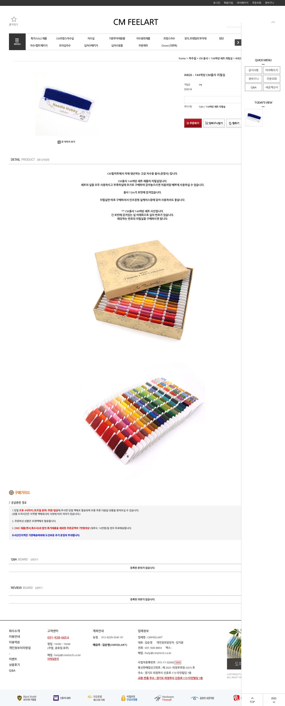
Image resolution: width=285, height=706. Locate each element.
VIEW (177, 662)
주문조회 (272, 79)
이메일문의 (53, 659)
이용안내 (14, 637)
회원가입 (228, 3)
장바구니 (253, 79)
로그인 (216, 3)
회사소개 (14, 631)
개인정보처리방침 (20, 648)
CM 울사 (203, 58)
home (182, 58)
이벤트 (13, 659)
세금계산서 (271, 87)
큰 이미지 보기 (68, 141)
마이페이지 (271, 70)
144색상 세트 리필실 (221, 58)
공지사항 (253, 70)
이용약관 (14, 642)
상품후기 (14, 665)
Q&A (253, 87)
